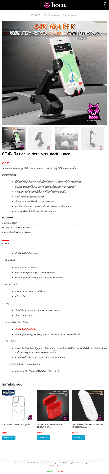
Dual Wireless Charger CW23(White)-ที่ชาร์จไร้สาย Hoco (87, 425)
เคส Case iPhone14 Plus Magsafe (16, 424)
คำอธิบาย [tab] (6, 243)
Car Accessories (52, 15)
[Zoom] (6, 121)
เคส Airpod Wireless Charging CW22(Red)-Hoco (49, 425)
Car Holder (71, 15)
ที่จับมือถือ (28, 232)
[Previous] (7, 72)
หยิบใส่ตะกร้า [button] (8, 437)
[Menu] (4, 4)
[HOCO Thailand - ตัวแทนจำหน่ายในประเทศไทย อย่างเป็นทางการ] (54, 5)
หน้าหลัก (35, 15)
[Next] (101, 72)
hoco (21, 232)
